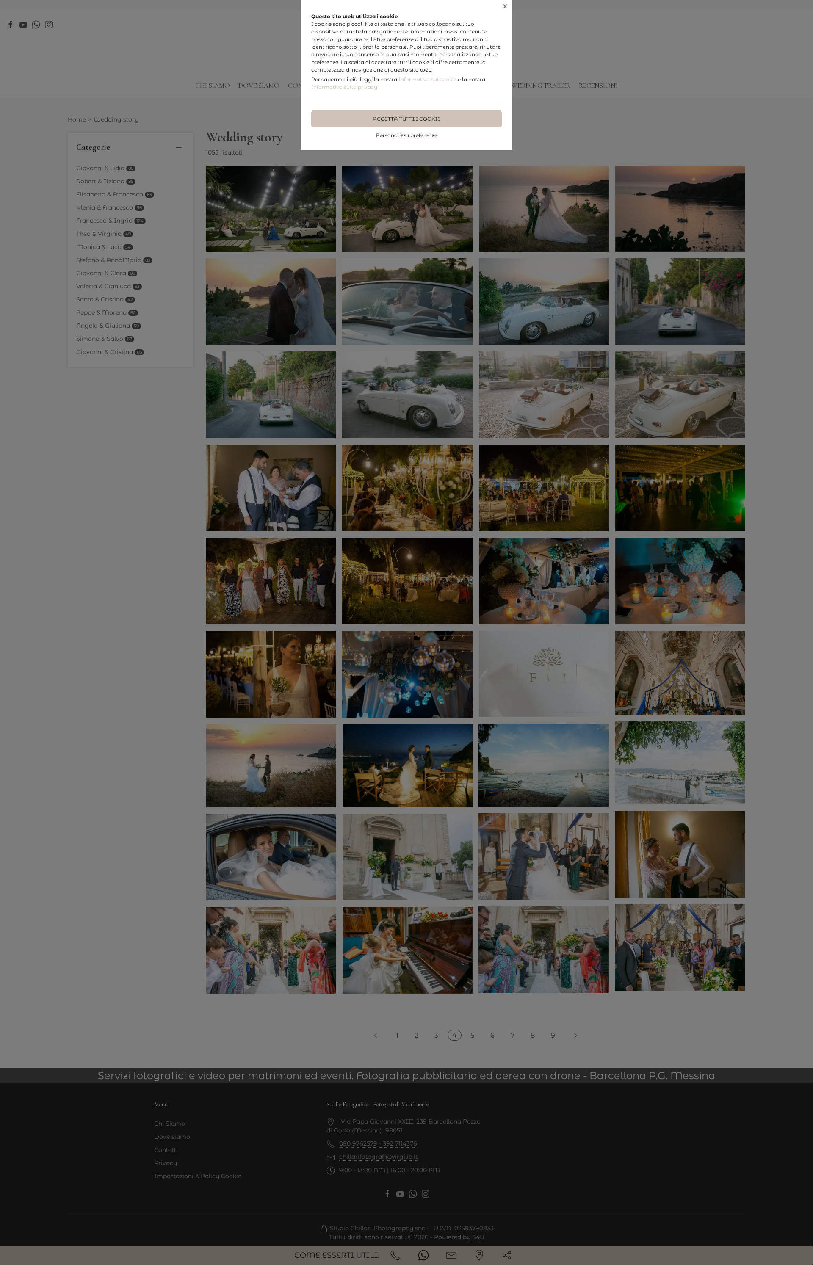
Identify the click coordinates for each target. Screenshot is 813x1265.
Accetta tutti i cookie (407, 119)
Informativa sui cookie (427, 79)
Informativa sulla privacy (344, 87)
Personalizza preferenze (406, 135)
